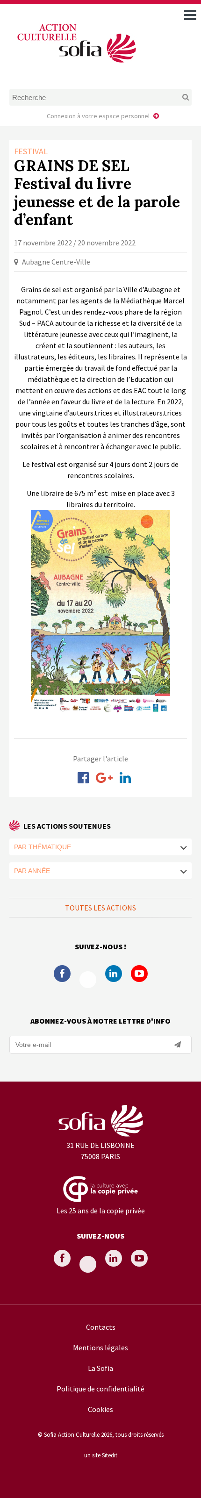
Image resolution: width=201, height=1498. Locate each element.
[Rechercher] (175, 97)
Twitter (87, 979)
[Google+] (104, 777)
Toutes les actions (100, 907)
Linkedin (113, 973)
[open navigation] (190, 15)
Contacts (100, 1327)
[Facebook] (83, 777)
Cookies (100, 1409)
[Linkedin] (125, 777)
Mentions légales (100, 1347)
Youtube (139, 973)
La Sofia (100, 1368)
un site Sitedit (100, 1455)
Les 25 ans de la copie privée (101, 1210)
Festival (31, 151)
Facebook (62, 973)
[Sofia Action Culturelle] (75, 64)
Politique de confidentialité (100, 1388)
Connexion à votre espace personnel (98, 116)
